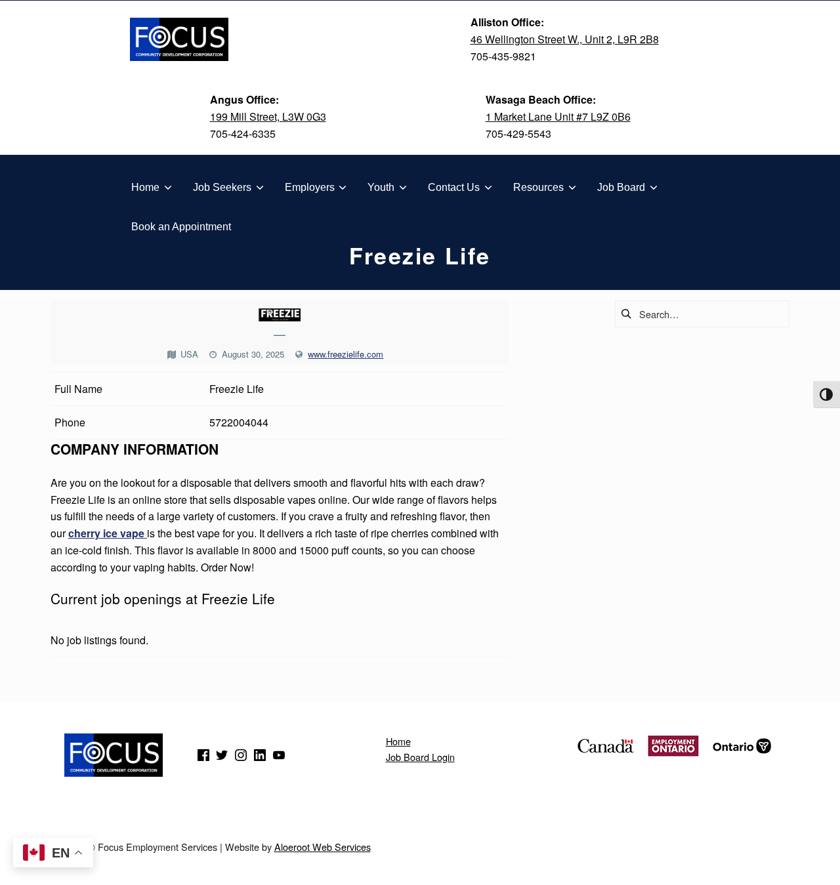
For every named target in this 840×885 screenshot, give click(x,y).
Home (398, 741)
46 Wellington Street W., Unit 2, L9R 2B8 (565, 39)
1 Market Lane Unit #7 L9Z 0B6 (558, 116)
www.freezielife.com (345, 354)
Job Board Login (420, 757)
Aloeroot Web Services (322, 847)
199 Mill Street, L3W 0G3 (268, 116)
